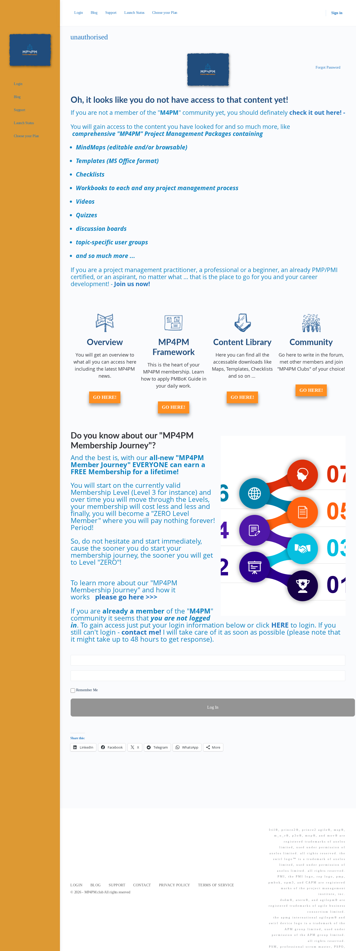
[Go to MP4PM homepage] (30, 49)
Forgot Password (328, 67)
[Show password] (340, 675)
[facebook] (324, 821)
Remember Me (86, 690)
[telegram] (342, 821)
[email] (314, 821)
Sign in (336, 13)
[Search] (318, 13)
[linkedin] (333, 821)
